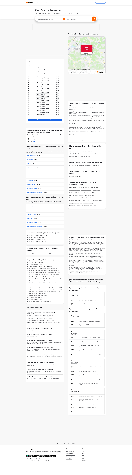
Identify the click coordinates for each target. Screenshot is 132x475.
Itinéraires (84, 460)
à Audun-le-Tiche (98, 153)
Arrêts (83, 456)
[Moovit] (29, 3)
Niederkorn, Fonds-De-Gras (90, 205)
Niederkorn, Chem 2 (86, 200)
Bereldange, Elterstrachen (75, 200)
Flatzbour (87, 187)
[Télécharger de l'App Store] (41, 456)
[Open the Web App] (51, 456)
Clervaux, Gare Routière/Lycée (88, 192)
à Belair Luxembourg (73, 151)
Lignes (83, 451)
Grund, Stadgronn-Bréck (74, 190)
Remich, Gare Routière (89, 195)
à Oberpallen (87, 156)
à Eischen (84, 153)
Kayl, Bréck (81, 165)
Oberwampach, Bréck (97, 200)
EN (71, 458)
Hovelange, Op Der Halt (74, 197)
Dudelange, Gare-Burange (75, 176)
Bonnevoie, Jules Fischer (74, 192)
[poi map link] (87, 55)
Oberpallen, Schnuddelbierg (86, 203)
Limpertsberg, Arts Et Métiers (76, 195)
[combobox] (50, 19)
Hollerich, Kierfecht (95, 187)
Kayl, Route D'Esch (73, 165)
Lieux (83, 453)
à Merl (81, 156)
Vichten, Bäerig (80, 187)
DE (67, 458)
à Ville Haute (82, 151)
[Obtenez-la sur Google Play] (31, 456)
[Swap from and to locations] (64, 19)
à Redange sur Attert (74, 156)
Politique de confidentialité (42, 460)
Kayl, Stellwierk (88, 165)
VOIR (46, 235)
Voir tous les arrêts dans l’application (45, 119)
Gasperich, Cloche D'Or (86, 190)
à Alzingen (90, 153)
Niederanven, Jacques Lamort (76, 205)
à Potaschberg (90, 151)
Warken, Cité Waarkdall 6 (86, 197)
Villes (83, 458)
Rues (83, 455)
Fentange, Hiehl (72, 187)
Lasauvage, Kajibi (96, 190)
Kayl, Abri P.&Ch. (96, 165)
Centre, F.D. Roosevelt (74, 203)
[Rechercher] (94, 18)
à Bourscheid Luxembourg (75, 153)
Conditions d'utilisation (31, 460)
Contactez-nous (51, 460)
